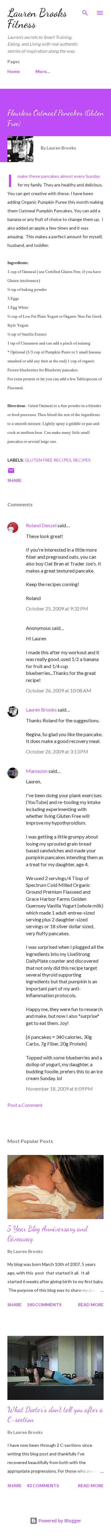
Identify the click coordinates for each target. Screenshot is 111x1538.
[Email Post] (11, 472)
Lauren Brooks (41, 709)
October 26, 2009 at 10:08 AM (58, 690)
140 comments (44, 1304)
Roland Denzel (41, 525)
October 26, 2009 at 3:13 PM (57, 751)
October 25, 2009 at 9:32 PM (57, 608)
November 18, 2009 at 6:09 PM (59, 1088)
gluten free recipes (48, 460)
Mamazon (36, 771)
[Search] (85, 11)
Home (13, 71)
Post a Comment (25, 1105)
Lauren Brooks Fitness (37, 18)
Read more (91, 1304)
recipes (82, 460)
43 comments (43, 1485)
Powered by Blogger (59, 1521)
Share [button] (14, 480)
